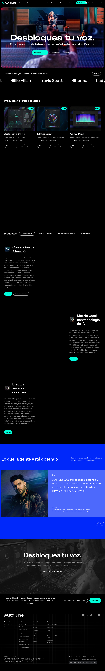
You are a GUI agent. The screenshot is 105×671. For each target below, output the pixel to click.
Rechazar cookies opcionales (73, 600)
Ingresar (95, 3)
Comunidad (63, 3)
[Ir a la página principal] (9, 3)
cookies (26, 598)
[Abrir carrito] (101, 3)
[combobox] (87, 3)
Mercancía (41, 3)
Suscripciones (31, 3)
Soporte (71, 3)
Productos (21, 3)
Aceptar (95, 600)
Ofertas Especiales (52, 3)
